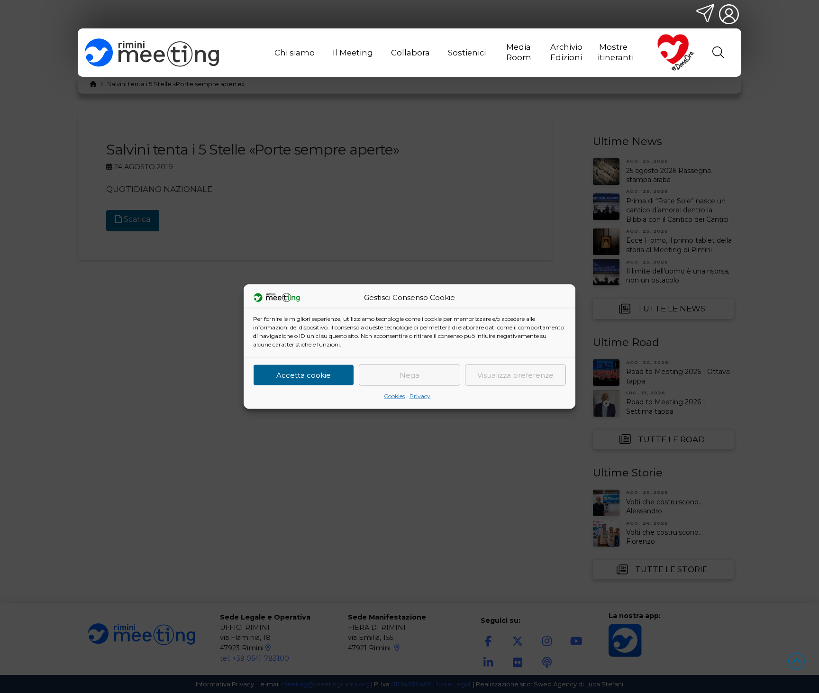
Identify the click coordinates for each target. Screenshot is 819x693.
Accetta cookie (303, 374)
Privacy (420, 396)
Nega (409, 374)
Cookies (394, 396)
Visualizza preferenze (515, 374)
